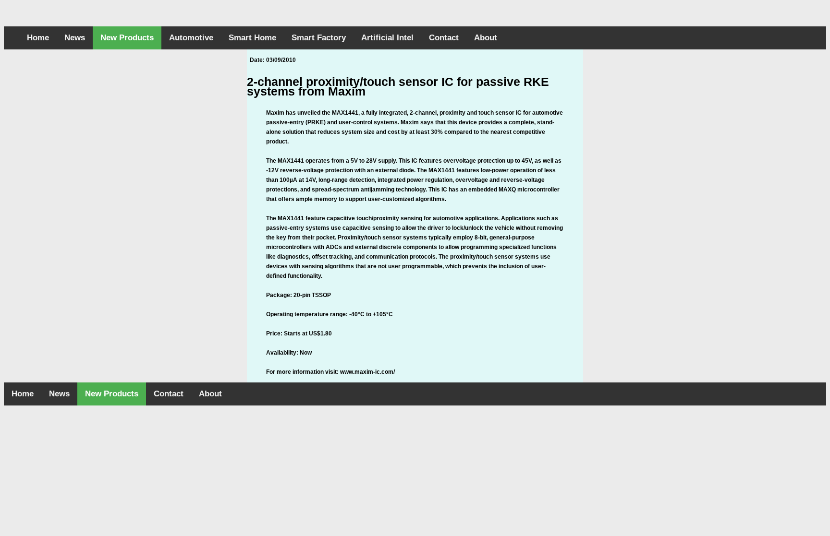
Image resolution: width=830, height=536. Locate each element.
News (74, 37)
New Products (127, 37)
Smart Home (252, 37)
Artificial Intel (387, 37)
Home (38, 37)
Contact (444, 37)
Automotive (191, 37)
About (485, 37)
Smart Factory (319, 37)
